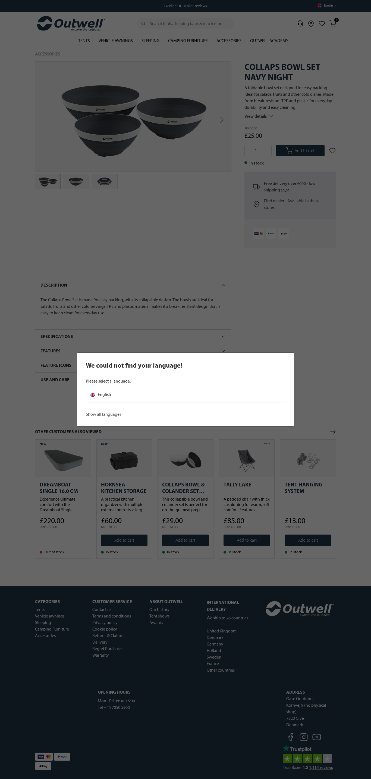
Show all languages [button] (103, 414)
